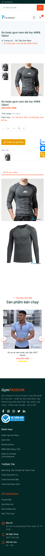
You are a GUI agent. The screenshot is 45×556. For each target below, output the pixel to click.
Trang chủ (8, 40)
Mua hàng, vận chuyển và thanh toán (18, 470)
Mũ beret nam (7, 444)
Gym (12, 390)
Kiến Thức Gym (8, 513)
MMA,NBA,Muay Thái (10, 449)
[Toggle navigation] (34, 17)
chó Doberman (8, 456)
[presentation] (3, 338)
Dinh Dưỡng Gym (8, 509)
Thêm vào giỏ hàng (15, 142)
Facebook (8, 2)
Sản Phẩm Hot (7, 504)
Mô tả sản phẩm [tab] (10, 172)
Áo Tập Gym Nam (23, 40)
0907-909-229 (12, 537)
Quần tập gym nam (10, 435)
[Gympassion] (8, 17)
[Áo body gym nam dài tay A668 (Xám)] (7, 157)
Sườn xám (5, 440)
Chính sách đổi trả (9, 475)
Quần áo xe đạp (8, 454)
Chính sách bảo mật (10, 479)
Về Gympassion (9, 493)
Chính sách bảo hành (10, 484)
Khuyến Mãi (6, 500)
